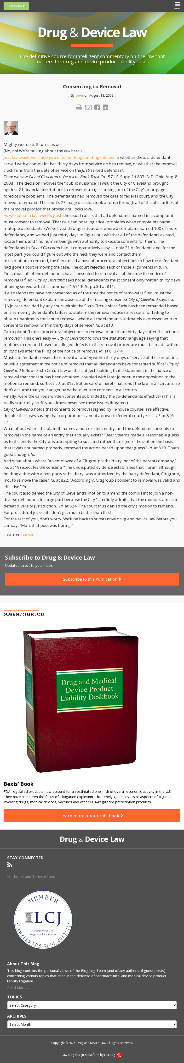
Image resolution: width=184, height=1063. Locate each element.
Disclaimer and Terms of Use (31, 876)
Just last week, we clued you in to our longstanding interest (59, 157)
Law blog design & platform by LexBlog (89, 1055)
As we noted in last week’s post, (33, 215)
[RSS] (9, 865)
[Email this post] (88, 107)
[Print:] (79, 107)
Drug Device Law (92, 32)
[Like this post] (97, 107)
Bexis (79, 95)
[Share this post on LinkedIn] (105, 107)
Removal (27, 535)
